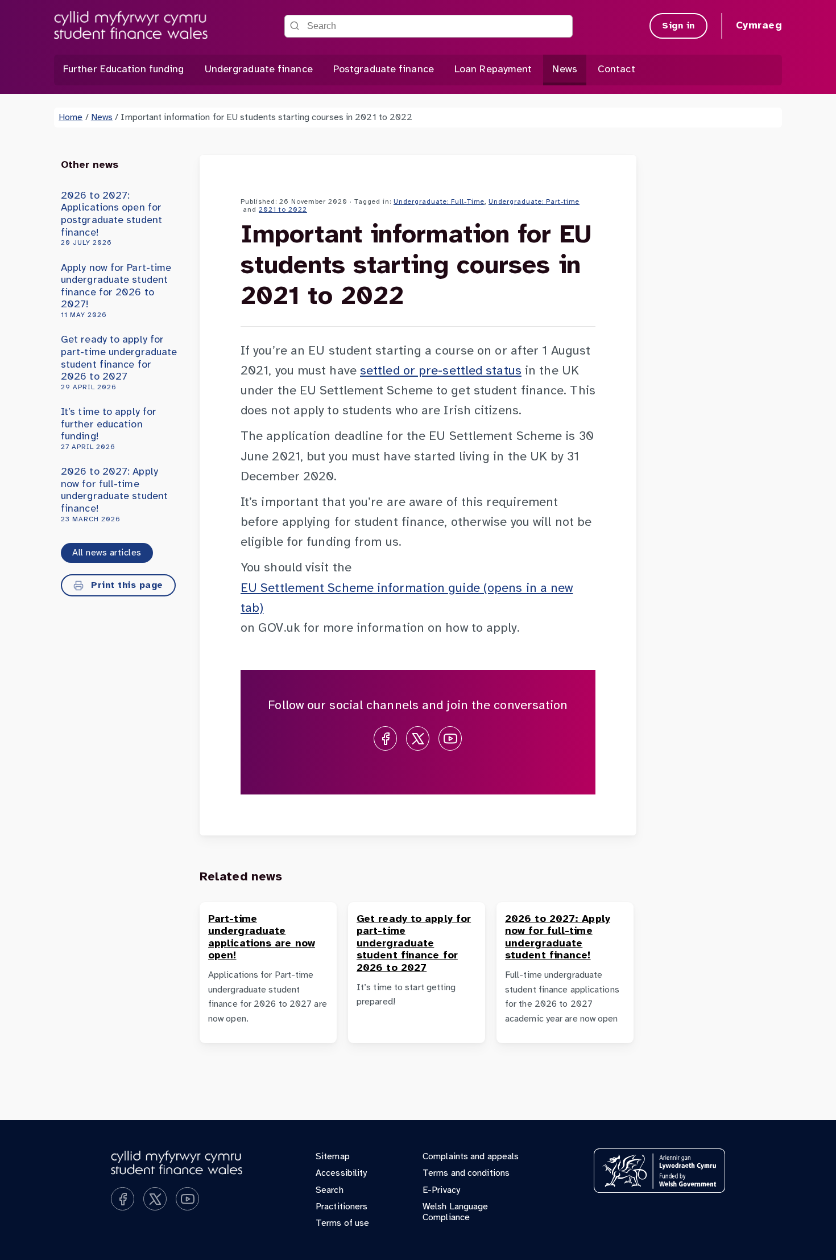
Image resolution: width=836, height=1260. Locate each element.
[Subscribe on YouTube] (450, 738)
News (564, 69)
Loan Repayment (493, 69)
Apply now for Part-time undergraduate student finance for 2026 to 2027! (116, 291)
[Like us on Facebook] (385, 738)
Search (329, 1190)
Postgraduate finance (383, 69)
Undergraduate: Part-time (534, 201)
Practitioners (341, 1207)
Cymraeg (759, 25)
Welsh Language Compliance (455, 1212)
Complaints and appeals (471, 1157)
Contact (616, 69)
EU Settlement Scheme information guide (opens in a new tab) (407, 598)
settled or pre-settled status (441, 371)
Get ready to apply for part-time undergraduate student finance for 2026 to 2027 (119, 362)
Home (70, 117)
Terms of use (342, 1223)
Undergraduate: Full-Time (439, 201)
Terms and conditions (466, 1173)
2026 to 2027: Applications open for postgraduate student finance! (111, 218)
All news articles (107, 553)
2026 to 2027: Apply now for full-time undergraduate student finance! (114, 494)
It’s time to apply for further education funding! (108, 429)
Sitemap (333, 1157)
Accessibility (341, 1173)
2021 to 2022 (283, 209)
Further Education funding (123, 69)
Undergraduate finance (259, 69)
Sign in (678, 26)
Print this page (125, 585)
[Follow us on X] (417, 738)
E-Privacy (441, 1190)
